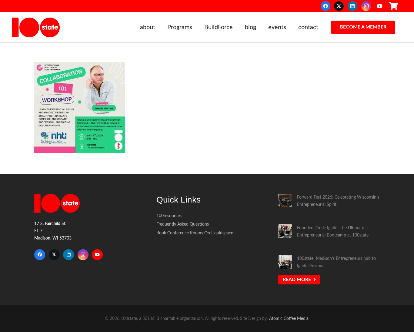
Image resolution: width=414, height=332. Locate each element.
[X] (339, 6)
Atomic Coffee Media (289, 318)
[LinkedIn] (352, 6)
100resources (169, 215)
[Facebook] (325, 6)
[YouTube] (380, 6)
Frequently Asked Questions (182, 224)
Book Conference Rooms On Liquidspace (194, 233)
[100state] (36, 27)
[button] (159, 27)
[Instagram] (366, 6)
